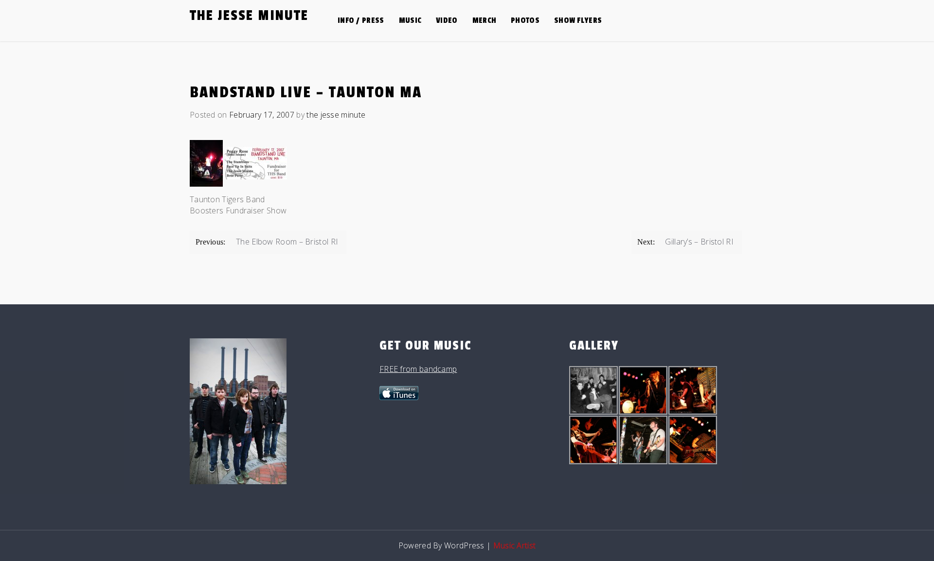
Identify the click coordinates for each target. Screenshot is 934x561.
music (410, 20)
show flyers (578, 20)
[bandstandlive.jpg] (206, 165)
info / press (361, 20)
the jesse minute (249, 15)
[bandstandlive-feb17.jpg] (256, 165)
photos (525, 20)
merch (484, 20)
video (447, 20)
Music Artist (514, 545)
